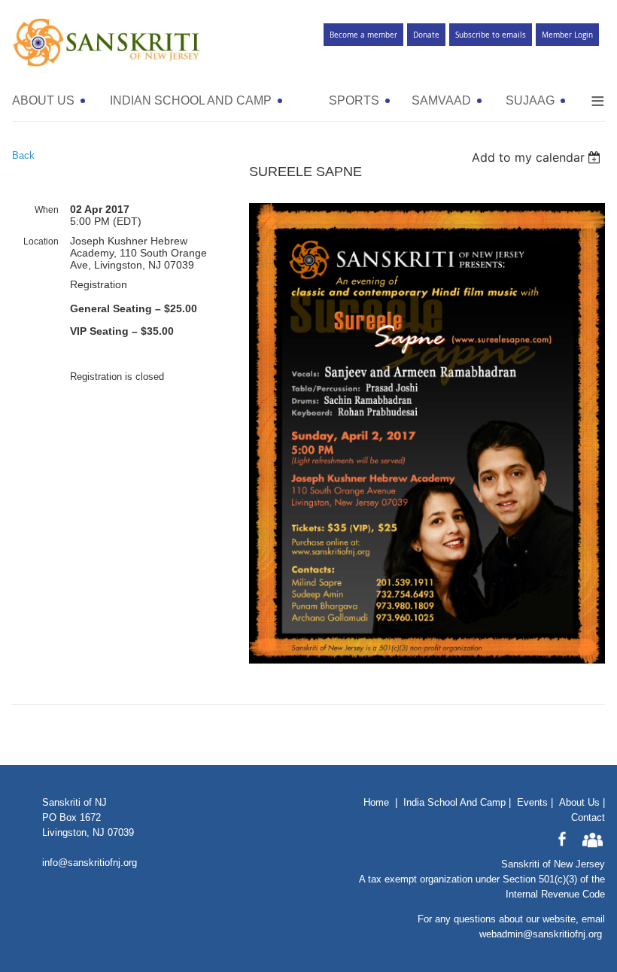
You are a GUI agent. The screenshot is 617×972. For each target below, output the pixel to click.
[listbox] (538, 157)
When (47, 210)
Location (41, 241)
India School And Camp (454, 802)
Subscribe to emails (490, 35)
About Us (579, 802)
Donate (426, 35)
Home (376, 802)
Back (23, 155)
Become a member (363, 35)
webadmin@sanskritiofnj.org (540, 934)
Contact (588, 817)
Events (532, 802)
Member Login (567, 35)
